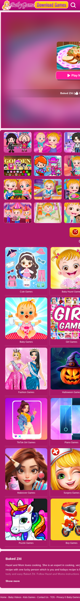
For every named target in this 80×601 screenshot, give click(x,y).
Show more (13, 581)
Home (3, 597)
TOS (52, 597)
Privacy (60, 597)
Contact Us (42, 597)
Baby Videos (14, 597)
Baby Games (73, 597)
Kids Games (29, 597)
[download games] (51, 1)
